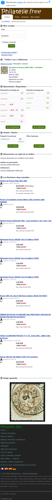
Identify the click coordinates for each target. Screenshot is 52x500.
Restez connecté (9, 42)
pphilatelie (30, 93)
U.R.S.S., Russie (7, 452)
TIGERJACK (5, 139)
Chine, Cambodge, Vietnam (11, 455)
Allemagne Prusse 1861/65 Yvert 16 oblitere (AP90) (19, 258)
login (3, 29)
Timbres (7, 17)
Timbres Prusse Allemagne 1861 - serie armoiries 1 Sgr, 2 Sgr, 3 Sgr (25, 221)
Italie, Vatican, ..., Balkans (10, 459)
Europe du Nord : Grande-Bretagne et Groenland (18, 465)
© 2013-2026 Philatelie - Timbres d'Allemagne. (19, 474)
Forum (17, 17)
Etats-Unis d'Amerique (9, 449)
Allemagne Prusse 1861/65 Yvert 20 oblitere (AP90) (19, 277)
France (3, 430)
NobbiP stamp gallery (10, 494)
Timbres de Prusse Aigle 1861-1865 (13, 181)
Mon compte (35, 17)
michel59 (4, 99)
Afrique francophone (8, 443)
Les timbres (5, 21)
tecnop (3, 105)
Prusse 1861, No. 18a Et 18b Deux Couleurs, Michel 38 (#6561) (23, 296)
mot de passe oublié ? (9, 52)
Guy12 (29, 103)
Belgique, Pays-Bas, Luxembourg (13, 440)
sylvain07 (4, 110)
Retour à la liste (6, 64)
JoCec (3, 122)
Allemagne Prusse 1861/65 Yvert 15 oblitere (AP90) (19, 239)
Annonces (25, 17)
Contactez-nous (6, 499)
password (4, 36)
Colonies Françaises (8, 433)
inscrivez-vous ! (7, 55)
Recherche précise (18, 21)
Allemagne (5, 446)
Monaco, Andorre (7, 436)
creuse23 (4, 93)
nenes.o (4, 116)
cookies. (20, 2)
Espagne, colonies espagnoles (12, 462)
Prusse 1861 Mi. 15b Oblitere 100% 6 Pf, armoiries (19, 357)
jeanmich (30, 98)
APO (28, 108)
